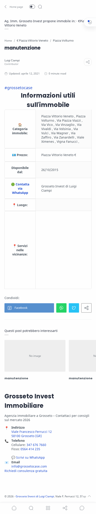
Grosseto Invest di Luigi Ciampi (35, 496)
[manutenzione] (34, 356)
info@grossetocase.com (29, 466)
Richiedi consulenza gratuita (25, 471)
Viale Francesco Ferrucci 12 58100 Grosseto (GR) (31, 434)
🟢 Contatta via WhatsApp (20, 188)
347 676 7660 (36, 445)
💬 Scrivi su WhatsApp (28, 457)
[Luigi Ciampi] (12, 60)
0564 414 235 (30, 449)
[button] (14, 6)
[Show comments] (81, 508)
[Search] (40, 6)
